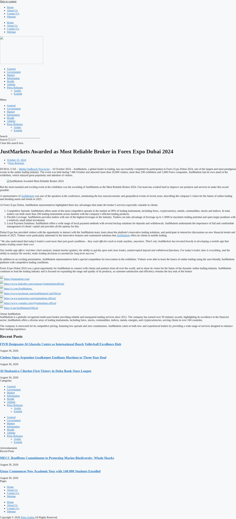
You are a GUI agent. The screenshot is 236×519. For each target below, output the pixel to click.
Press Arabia (28, 517)
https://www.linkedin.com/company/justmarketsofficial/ (34, 283)
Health (10, 81)
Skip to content (8, 1)
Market (11, 75)
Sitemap (11, 16)
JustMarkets (27, 195)
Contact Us (13, 13)
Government (14, 72)
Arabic (17, 90)
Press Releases (15, 87)
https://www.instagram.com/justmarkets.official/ (30, 298)
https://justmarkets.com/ (17, 278)
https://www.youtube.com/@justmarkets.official (30, 303)
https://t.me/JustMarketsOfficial (21, 308)
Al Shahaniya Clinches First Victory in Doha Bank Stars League (45, 371)
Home (10, 7)
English (18, 93)
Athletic (11, 84)
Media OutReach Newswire (34, 169)
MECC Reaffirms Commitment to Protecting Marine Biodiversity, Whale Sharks (57, 458)
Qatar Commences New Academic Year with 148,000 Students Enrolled (50, 471)
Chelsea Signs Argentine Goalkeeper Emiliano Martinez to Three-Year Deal (53, 357)
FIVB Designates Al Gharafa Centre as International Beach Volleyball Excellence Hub (60, 344)
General (11, 68)
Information (13, 78)
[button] (118, 99)
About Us (12, 10)
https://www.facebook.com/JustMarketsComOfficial (32, 293)
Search (3, 139)
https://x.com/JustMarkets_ (18, 288)
